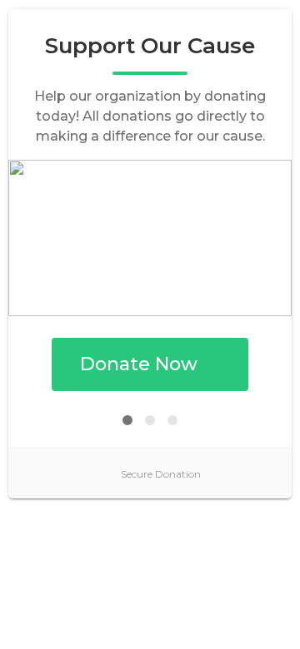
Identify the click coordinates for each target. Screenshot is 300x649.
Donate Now (139, 364)
